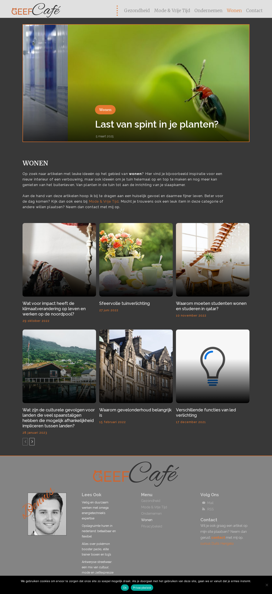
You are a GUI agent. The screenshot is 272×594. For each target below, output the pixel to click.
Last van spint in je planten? (112, 124)
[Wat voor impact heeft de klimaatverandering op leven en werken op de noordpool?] (59, 260)
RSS (210, 509)
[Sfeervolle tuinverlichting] (136, 260)
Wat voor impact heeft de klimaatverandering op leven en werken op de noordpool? (54, 309)
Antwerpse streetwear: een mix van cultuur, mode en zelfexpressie (97, 567)
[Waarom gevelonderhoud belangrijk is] (136, 366)
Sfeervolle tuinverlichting (124, 303)
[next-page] (32, 441)
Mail (210, 503)
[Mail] (203, 503)
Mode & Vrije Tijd (104, 201)
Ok (125, 587)
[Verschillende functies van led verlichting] (212, 366)
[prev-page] (25, 441)
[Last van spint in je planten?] (136, 83)
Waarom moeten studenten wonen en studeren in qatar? (211, 306)
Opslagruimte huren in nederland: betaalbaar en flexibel (99, 531)
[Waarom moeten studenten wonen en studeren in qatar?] (212, 260)
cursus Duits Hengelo (217, 543)
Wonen (60, 110)
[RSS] (203, 509)
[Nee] (267, 585)
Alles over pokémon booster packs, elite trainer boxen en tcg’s (96, 549)
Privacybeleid (142, 587)
